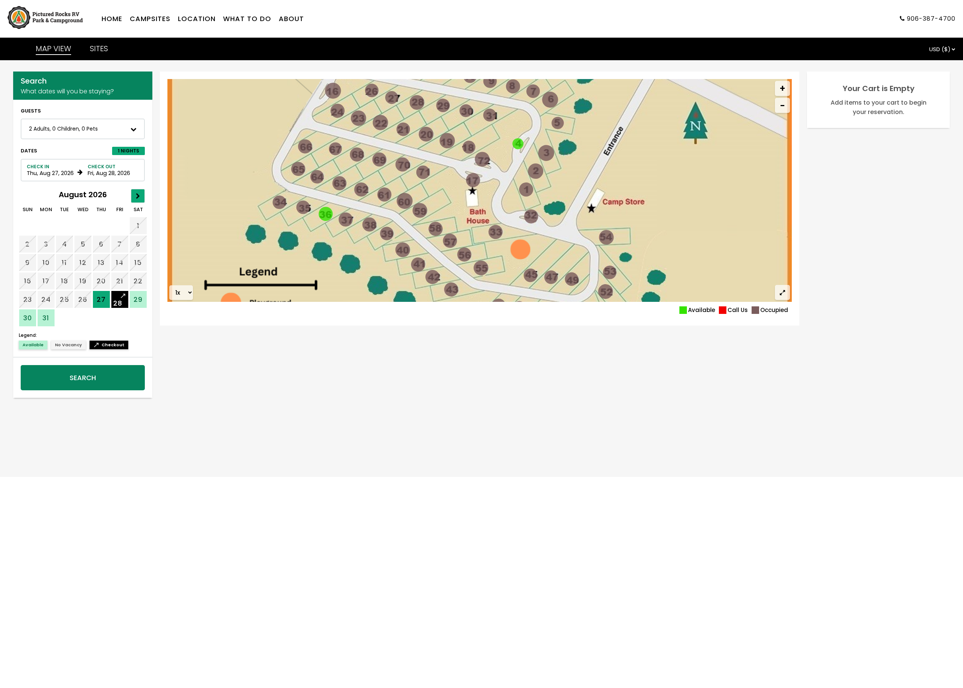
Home (112, 19)
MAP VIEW (53, 48)
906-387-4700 (931, 19)
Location (197, 19)
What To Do (247, 19)
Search (83, 377)
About (291, 19)
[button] (83, 129)
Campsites (150, 19)
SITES (99, 48)
